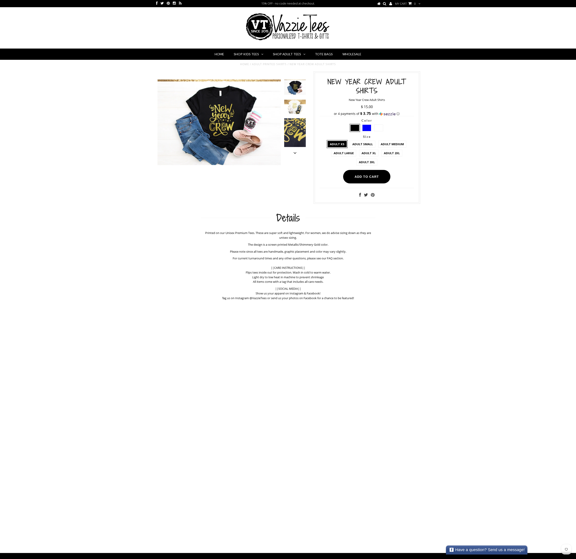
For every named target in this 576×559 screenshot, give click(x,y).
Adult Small (362, 144)
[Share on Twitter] (366, 195)
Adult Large (344, 153)
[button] (367, 113)
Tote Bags (324, 54)
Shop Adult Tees (287, 54)
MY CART (405, 4)
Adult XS (337, 144)
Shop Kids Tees (246, 54)
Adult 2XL (392, 153)
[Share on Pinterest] (373, 195)
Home (219, 54)
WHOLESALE (351, 54)
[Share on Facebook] (360, 195)
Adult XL (369, 153)
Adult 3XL (367, 162)
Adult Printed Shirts (269, 64)
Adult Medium (392, 144)
